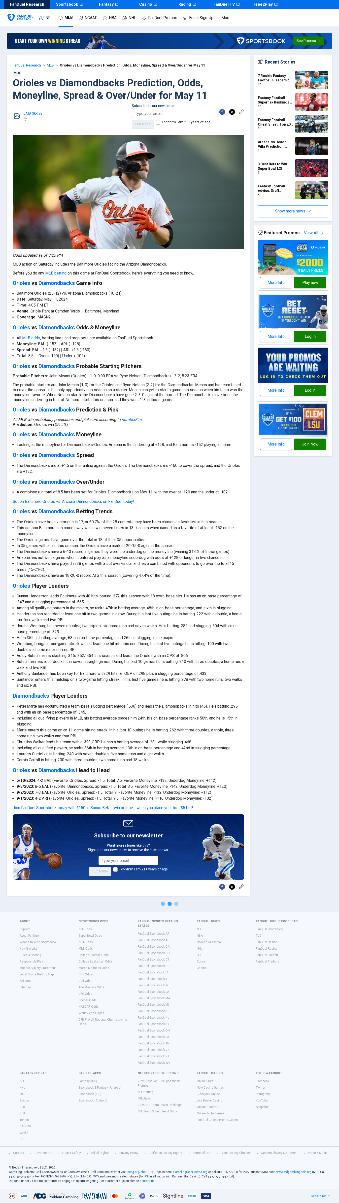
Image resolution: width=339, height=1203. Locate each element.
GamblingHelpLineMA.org (190, 1172)
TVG (259, 935)
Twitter (260, 1087)
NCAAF (91, 17)
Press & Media (318, 1153)
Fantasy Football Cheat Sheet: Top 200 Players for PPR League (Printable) (275, 122)
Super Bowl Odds (90, 935)
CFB (22, 1107)
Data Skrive (33, 113)
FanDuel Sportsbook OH (154, 1030)
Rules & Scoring (30, 955)
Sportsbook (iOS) (90, 1094)
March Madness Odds (94, 968)
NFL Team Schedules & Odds (157, 1111)
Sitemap (25, 987)
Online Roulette (207, 1107)
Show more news (290, 211)
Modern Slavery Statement (38, 968)
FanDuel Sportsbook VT (153, 1056)
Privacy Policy (128, 1153)
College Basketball (209, 942)
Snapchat (262, 1107)
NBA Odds (86, 942)
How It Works (28, 948)
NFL (49, 17)
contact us (147, 1181)
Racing (184, 4)
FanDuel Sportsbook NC (154, 1011)
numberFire (131, 419)
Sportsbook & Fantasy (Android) (100, 1087)
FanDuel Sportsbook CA (154, 946)
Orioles (21, 283)
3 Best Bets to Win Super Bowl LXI (272, 166)
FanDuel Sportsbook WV (154, 1063)
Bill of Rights (100, 1153)
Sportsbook (67, 4)
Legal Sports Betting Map (37, 974)
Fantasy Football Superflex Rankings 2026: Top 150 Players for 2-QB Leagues (273, 100)
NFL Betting (145, 1092)
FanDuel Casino (266, 942)
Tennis (24, 1120)
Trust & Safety (71, 1153)
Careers (18, 1153)
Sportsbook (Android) (93, 1100)
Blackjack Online (208, 1094)
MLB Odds (86, 948)
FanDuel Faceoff (267, 955)
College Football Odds (94, 955)
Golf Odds (85, 981)
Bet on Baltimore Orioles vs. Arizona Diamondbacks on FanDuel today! (73, 501)
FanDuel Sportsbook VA (154, 1050)
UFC (199, 955)
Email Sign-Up (201, 17)
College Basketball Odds (95, 961)
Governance (42, 1153)
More (226, 17)
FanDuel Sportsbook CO (154, 953)
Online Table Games (210, 1113)
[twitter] (232, 112)
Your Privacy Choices (236, 1153)
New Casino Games (210, 1087)
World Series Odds (91, 1013)
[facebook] (222, 112)
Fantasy (106, 4)
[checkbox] (158, 122)
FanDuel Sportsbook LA (153, 992)
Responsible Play (31, 961)
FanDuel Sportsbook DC (154, 966)
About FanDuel (29, 935)
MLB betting (56, 273)
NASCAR (25, 1126)
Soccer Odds (88, 1000)
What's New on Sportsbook (38, 942)
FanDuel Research (27, 65)
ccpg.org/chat (137, 1172)
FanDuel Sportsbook (269, 929)
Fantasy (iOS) (88, 1081)
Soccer (201, 961)
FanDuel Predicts (267, 961)
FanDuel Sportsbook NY (153, 1024)
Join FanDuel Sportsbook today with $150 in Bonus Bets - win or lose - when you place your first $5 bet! (103, 807)
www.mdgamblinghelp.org (293, 1172)
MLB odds (31, 338)
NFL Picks (144, 1098)
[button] (308, 40)
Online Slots (205, 1081)
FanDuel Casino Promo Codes (217, 1120)
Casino (145, 4)
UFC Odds (85, 994)
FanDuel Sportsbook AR (154, 933)
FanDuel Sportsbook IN (153, 985)
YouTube (262, 1100)
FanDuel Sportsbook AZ (154, 940)
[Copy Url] (241, 111)
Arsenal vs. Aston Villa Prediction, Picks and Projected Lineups (275, 144)
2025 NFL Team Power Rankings (160, 1105)
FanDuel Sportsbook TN (153, 1043)
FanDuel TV (224, 4)
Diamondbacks (56, 283)
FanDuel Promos (162, 17)
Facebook (262, 1081)
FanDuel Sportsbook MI (153, 1004)
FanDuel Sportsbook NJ (153, 1017)
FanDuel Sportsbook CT (153, 959)
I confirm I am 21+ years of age (186, 122)
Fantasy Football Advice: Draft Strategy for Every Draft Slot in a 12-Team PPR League (273, 188)
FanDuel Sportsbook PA (153, 1037)
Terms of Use (202, 1153)
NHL (132, 17)
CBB (23, 1139)
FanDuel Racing (266, 948)
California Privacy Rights (165, 1153)
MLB (69, 17)
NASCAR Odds (89, 1006)
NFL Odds (85, 929)
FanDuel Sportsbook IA (153, 972)
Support (25, 929)
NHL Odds (85, 974)
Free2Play (263, 4)
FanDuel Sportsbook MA (154, 998)
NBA (113, 17)
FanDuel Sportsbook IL (153, 979)
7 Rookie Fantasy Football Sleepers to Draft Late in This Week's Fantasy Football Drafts (274, 78)
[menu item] (20, 12)
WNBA (24, 1132)
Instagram (263, 1094)
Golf (22, 1113)
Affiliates (26, 981)
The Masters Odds (91, 987)
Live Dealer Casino (209, 1100)
